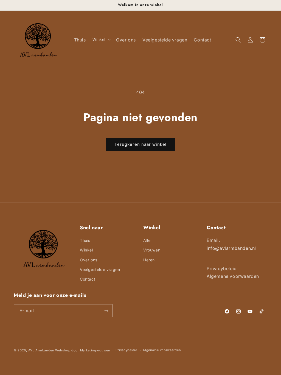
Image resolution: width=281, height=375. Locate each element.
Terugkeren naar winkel (140, 144)
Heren (149, 260)
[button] (101, 39)
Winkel (86, 250)
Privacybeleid (126, 350)
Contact (87, 279)
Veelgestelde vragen (100, 269)
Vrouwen (151, 250)
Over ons (88, 260)
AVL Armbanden (41, 350)
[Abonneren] (106, 310)
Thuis (85, 240)
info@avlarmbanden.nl (231, 248)
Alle (146, 240)
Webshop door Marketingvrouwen (82, 350)
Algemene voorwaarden (162, 350)
